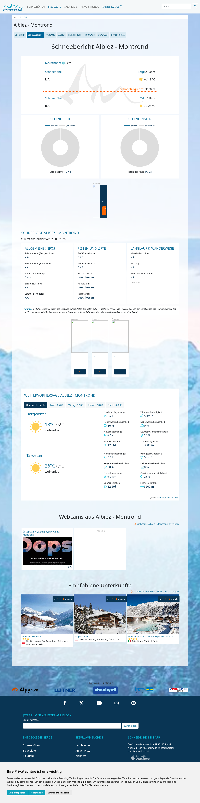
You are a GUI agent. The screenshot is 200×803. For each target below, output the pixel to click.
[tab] (35, 405)
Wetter (61, 35)
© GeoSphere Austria (167, 497)
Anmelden (131, 725)
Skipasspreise (74, 35)
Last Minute (83, 745)
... (15, 17)
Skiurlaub (70, 6)
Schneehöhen (36, 6)
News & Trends (90, 6)
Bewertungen (118, 35)
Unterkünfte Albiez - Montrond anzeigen (156, 591)
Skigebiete (54, 6)
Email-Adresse (31, 720)
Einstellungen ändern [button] (59, 792)
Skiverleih (103, 35)
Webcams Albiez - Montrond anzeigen (158, 524)
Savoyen (23, 17)
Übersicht (20, 35)
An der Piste (83, 750)
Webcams (50, 35)
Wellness (81, 756)
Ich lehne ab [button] (37, 792)
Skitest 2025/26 (111, 6)
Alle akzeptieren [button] (17, 792)
